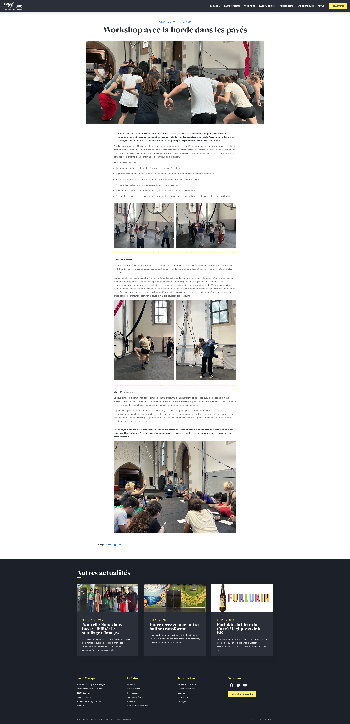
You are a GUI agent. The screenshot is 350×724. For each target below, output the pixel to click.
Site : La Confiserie (262, 719)
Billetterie (338, 6)
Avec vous (249, 6)
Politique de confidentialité (115, 719)
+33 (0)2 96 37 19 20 (86, 697)
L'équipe (181, 692)
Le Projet (182, 701)
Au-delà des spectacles (137, 705)
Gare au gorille (133, 688)
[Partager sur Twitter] (120, 544)
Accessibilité (286, 6)
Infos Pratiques (305, 6)
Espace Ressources (186, 688)
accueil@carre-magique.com (89, 701)
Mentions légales (86, 719)
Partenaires (183, 697)
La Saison (215, 6)
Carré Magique (232, 6)
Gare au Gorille (267, 6)
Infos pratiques (133, 692)
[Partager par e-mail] (109, 544)
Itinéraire (80, 705)
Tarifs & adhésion (135, 697)
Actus (321, 6)
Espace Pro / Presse (187, 684)
